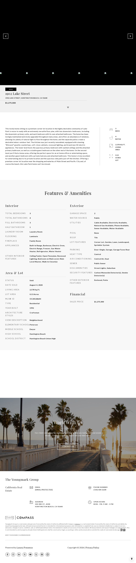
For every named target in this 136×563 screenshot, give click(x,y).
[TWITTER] (25, 554)
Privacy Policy (92, 547)
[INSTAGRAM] (13, 554)
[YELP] (36, 554)
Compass (77, 524)
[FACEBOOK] (7, 554)
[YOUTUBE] (30, 554)
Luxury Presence (25, 547)
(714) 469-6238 (100, 490)
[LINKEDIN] (19, 554)
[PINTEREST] (42, 554)
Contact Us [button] (68, 446)
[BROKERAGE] (47, 554)
